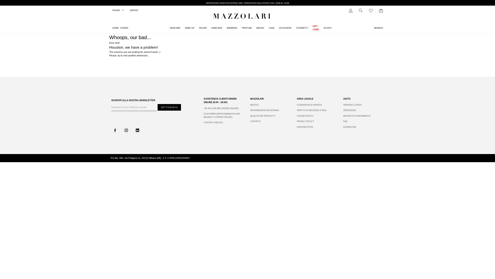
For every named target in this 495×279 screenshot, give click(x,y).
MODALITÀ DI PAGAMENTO (357, 116)
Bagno (260, 28)
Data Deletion (305, 127)
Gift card (316, 28)
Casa (271, 28)
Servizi (134, 10)
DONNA (124, 28)
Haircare (216, 28)
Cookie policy (305, 116)
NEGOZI (254, 105)
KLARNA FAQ (349, 127)
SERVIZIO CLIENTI (352, 105)
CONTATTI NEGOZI (213, 122)
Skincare (175, 28)
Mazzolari (242, 17)
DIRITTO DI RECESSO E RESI (311, 110)
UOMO (115, 28)
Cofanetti (302, 28)
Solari (203, 28)
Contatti (255, 121)
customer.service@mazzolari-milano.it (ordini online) (222, 115)
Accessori (285, 28)
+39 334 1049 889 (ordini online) (221, 108)
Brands (378, 28)
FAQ (345, 121)
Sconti (327, 28)
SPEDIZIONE (349, 110)
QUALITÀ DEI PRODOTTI (262, 116)
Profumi (247, 28)
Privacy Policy (305, 121)
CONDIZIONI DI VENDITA (309, 105)
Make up (189, 28)
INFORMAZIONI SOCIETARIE (264, 110)
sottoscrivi (169, 107)
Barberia (232, 28)
